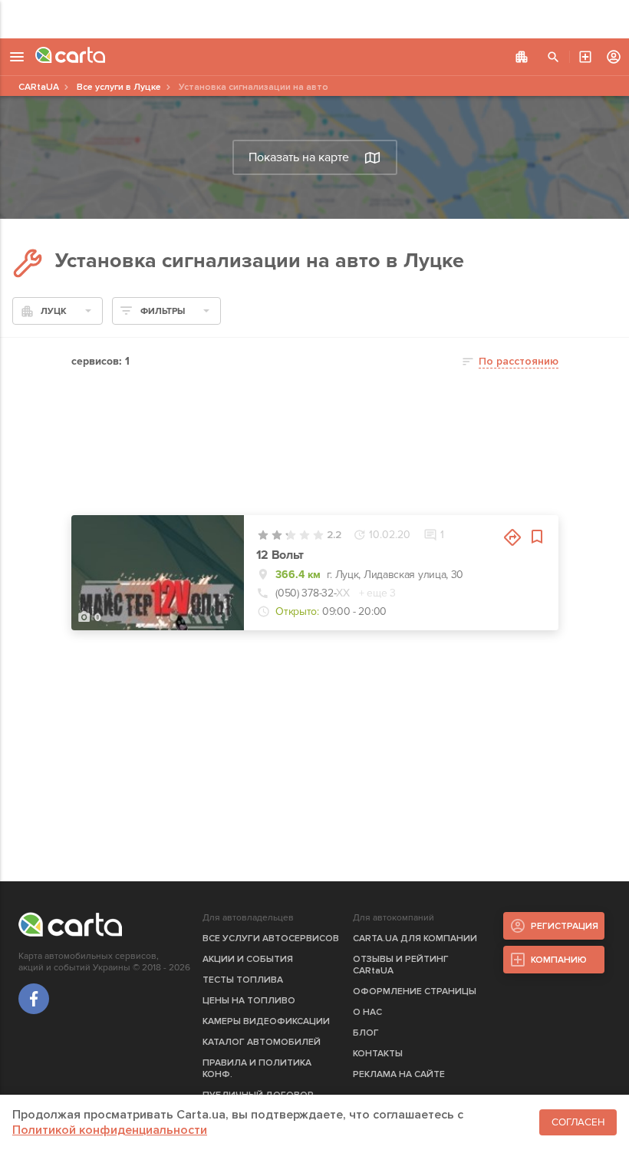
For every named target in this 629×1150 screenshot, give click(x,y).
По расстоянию (518, 361)
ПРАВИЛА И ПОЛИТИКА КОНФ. (257, 1068)
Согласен (578, 1122)
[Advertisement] (314, 19)
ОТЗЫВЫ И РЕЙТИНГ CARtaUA (401, 965)
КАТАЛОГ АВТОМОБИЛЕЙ (262, 1042)
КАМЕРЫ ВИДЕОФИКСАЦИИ (266, 1021)
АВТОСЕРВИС (585, 57)
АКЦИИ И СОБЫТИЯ (248, 959)
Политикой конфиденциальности (109, 1130)
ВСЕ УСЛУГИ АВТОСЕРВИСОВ (271, 938)
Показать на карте (299, 157)
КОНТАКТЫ (378, 1053)
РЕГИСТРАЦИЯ (564, 926)
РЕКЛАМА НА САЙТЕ (399, 1074)
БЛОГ (366, 1033)
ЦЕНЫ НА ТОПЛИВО (249, 1000)
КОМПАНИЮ (559, 960)
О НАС (367, 1012)
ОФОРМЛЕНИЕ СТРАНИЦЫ (414, 991)
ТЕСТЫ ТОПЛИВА (243, 980)
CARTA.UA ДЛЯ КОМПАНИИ (415, 938)
